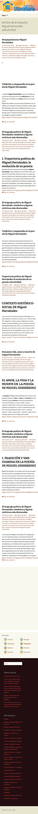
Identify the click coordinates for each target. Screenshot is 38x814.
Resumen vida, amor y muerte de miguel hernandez (18, 353)
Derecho (10, 652)
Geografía (11, 644)
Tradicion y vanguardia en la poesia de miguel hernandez (18, 53)
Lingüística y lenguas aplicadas (13, 795)
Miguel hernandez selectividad (21, 366)
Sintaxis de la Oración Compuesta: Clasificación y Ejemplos (12, 697)
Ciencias (10, 639)
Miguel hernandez (26, 142)
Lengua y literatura (22, 45)
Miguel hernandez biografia (17, 47)
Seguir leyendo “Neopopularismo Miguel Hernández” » (20, 117)
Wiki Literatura (7, 810)
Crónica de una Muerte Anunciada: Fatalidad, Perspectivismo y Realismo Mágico (12, 681)
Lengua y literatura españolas (12, 773)
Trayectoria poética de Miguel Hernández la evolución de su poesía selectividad (17, 279)
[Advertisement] (25, 72)
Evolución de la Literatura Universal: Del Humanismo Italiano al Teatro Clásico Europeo (12, 704)
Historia (10, 648)
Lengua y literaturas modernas (13, 779)
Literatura (27, 644)
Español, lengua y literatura (12, 727)
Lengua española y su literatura (13, 767)
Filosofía (26, 648)
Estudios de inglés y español (12, 744)
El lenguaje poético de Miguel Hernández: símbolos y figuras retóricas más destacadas (17, 135)
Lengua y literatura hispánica (12, 776)
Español (6, 719)
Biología (26, 639)
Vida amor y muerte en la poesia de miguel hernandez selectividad (18, 148)
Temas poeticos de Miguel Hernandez (21, 51)
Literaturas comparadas (11, 798)
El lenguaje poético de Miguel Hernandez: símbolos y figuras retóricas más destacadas (18, 289)
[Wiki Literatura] (19, 6)
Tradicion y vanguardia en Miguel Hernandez (14, 55)
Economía (27, 652)
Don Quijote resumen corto (12, 676)
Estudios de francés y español (13, 738)
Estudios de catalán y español (12, 730)
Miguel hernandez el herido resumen (18, 364)
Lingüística (7, 792)
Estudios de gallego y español (12, 741)
